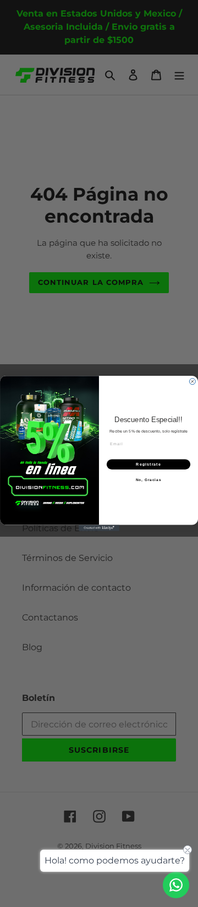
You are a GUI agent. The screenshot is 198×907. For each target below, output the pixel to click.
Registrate (148, 464)
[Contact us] (176, 885)
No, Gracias (149, 480)
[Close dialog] (192, 382)
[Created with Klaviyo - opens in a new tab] (99, 528)
